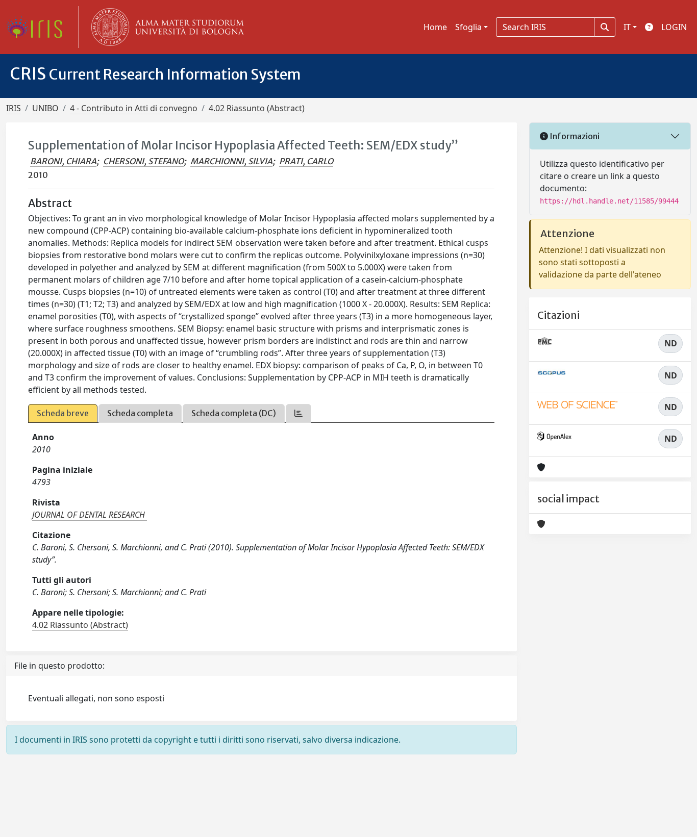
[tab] (298, 413)
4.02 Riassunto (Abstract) (257, 108)
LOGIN (674, 27)
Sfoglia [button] (468, 27)
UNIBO (45, 108)
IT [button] (627, 27)
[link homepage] (38, 27)
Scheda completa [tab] (140, 413)
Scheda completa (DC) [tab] (233, 413)
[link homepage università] (165, 27)
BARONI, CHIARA (63, 161)
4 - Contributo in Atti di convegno (133, 108)
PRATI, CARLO (306, 161)
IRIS (13, 108)
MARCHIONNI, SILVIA (231, 161)
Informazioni (574, 136)
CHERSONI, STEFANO (143, 161)
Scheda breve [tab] (63, 413)
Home (435, 27)
